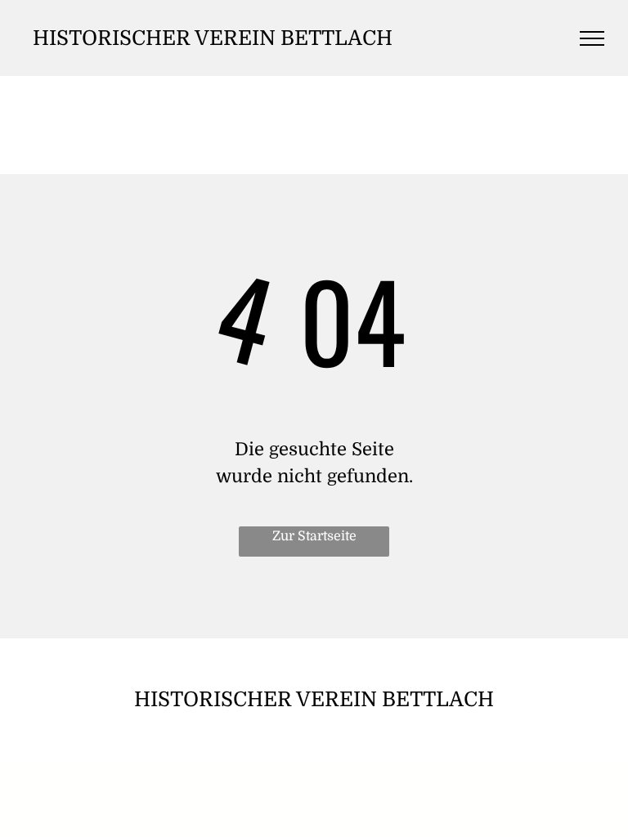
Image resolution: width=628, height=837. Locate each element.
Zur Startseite (314, 536)
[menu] (592, 38)
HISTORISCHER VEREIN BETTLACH (212, 38)
